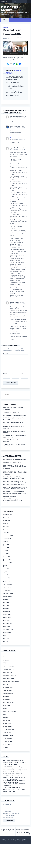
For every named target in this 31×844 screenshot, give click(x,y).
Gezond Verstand (8, 693)
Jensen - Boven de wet (12, 82)
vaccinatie (13, 782)
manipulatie (14, 775)
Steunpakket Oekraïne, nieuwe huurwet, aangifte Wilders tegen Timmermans (15, 86)
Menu (5, 20)
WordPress (10, 841)
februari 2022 (7, 614)
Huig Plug (12, 771)
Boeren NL (21, 760)
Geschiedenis (23, 769)
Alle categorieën (9, 815)
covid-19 (17, 762)
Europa (15, 769)
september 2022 (8, 593)
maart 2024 (6, 554)
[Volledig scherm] (25, 54)
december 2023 (7, 563)
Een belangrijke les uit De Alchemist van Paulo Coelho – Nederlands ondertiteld (14, 492)
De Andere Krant (8, 672)
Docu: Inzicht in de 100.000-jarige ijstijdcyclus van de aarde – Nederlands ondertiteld (14, 466)
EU (11, 769)
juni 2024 (6, 545)
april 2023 (6, 572)
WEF (23, 789)
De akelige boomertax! (9, 496)
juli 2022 (5, 599)
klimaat (20, 773)
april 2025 (6, 532)
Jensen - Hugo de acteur (13, 95)
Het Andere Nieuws (9, 8)
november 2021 (7, 623)
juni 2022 (6, 602)
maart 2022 (6, 611)
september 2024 (8, 536)
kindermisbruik (15, 773)
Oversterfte (21, 777)
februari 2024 (7, 557)
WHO (26, 789)
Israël (21, 771)
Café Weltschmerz (8, 666)
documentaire (8, 767)
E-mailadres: (7, 804)
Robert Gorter (7, 723)
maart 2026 (6, 520)
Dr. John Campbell (19, 767)
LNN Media (6, 705)
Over (4, 714)
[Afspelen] (5, 54)
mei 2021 (6, 641)
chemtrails (5, 762)
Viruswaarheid (7, 741)
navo (21, 775)
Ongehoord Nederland (9, 711)
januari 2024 (7, 560)
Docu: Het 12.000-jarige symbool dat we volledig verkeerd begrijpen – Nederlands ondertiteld (15, 472)
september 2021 (8, 629)
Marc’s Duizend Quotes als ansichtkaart (14, 459)
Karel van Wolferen (7, 773)
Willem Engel (7, 791)
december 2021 (7, 620)
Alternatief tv (7, 654)
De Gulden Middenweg (9, 675)
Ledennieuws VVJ (8, 702)
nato (18, 775)
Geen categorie (7, 690)
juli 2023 (5, 566)
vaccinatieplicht (7, 785)
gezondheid (6, 771)
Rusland (14, 780)
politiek (6, 780)
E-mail (14, 373)
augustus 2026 (7, 514)
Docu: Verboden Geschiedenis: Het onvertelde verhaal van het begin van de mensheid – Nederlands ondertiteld (14, 483)
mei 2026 (6, 517)
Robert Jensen (7, 726)
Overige (5, 27)
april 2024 (6, 551)
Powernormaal (14, 138)
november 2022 (7, 587)
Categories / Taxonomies (11, 813)
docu (16, 765)
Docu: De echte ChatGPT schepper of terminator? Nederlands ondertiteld (14, 477)
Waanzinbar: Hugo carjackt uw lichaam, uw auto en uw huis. (14, 91)
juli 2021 (5, 635)
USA (5, 783)
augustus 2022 (7, 596)
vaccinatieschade (11, 787)
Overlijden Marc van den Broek (12, 462)
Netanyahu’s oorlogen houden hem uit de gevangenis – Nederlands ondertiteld (15, 487)
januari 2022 (7, 617)
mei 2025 (6, 529)
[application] (15, 48)
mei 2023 (6, 569)
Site (22, 373)
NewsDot (21, 841)
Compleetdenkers (8, 669)
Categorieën (9, 817)
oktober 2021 (7, 626)
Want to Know (7, 744)
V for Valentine (7, 738)
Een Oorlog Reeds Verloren (11, 681)
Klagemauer (6, 699)
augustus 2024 (7, 538)
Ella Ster (5, 684)
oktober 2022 (7, 590)
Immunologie (17, 771)
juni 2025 (6, 526)
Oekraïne (7, 777)
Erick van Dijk (6, 769)
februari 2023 (7, 578)
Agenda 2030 (15, 760)
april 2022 (6, 608)
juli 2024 (5, 542)
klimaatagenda (7, 775)
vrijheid (12, 789)
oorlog (15, 777)
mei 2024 (6, 548)
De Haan (24, 762)
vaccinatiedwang (22, 783)
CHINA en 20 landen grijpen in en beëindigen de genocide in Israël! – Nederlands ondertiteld (13, 500)
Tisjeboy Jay (7, 732)
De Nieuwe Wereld (8, 678)
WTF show (6, 747)
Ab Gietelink (7, 760)
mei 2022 (6, 605)
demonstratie (8, 765)
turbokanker (22, 780)
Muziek (5, 708)
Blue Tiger (6, 660)
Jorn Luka (6, 696)
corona (10, 762)
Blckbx (5, 657)
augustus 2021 (7, 632)
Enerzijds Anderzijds (9, 687)
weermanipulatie (18, 789)
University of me (8, 735)
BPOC (5, 663)
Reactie (6, 353)
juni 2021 (6, 638)
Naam (5, 373)
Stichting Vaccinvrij (8, 729)
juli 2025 (5, 523)
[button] (15, 48)
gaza (19, 769)
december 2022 (7, 584)
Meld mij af (8, 811)
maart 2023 (6, 575)
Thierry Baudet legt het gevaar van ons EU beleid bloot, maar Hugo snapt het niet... (14, 77)
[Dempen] (23, 54)
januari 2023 (7, 581)
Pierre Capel (6, 720)
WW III (13, 791)
